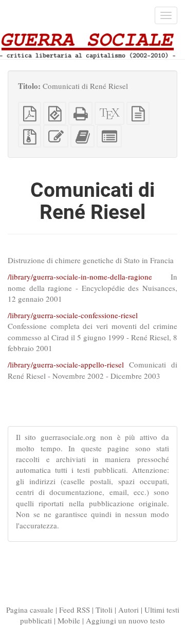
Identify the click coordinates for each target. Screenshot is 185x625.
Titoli (104, 609)
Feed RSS (74, 609)
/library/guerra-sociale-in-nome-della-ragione (80, 276)
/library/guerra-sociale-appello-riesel (66, 364)
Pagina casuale (29, 609)
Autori (128, 609)
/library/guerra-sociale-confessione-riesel (73, 315)
